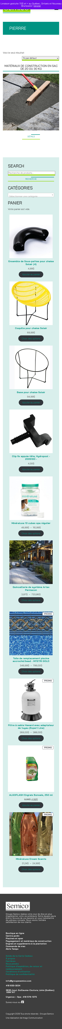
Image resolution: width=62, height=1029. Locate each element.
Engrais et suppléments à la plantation (26, 943)
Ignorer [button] (37, 5)
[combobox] (31, 195)
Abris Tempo (12, 949)
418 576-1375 (30, 997)
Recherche (31, 179)
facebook (28, 1002)
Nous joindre (12, 963)
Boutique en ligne (15, 933)
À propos (10, 958)
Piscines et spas (14, 938)
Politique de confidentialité (20, 974)
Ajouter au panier (31, 274)
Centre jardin (12, 936)
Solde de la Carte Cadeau (19, 956)
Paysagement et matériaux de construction (28, 941)
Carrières (10, 961)
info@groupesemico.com (18, 981)
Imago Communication (33, 1018)
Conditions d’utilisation (18, 971)
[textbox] (31, 196)
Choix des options (31, 338)
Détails (31, 136)
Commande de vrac (15, 946)
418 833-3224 (13, 985)
